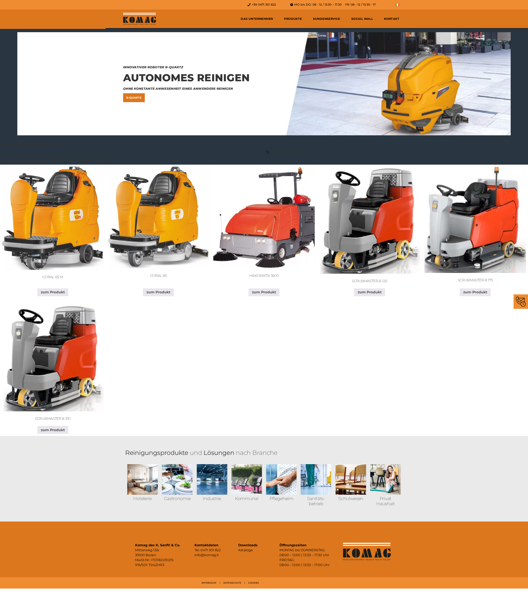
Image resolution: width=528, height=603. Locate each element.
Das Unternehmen (257, 19)
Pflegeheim (281, 498)
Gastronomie (177, 498)
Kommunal (246, 498)
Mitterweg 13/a (147, 550)
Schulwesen (350, 498)
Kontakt (391, 19)
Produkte (293, 19)
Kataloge (245, 550)
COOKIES (253, 582)
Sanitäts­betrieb (316, 501)
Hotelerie (142, 498)
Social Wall (362, 19)
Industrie (212, 498)
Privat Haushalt (385, 501)
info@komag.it (206, 555)
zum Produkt (53, 292)
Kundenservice (326, 19)
